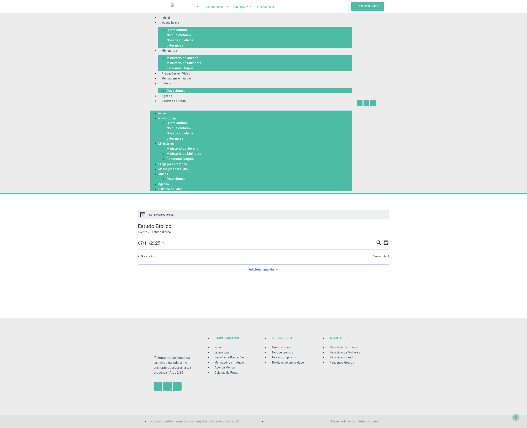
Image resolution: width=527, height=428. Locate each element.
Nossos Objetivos (180, 40)
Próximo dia (379, 256)
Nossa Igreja (170, 22)
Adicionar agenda (261, 269)
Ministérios (169, 50)
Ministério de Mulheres (184, 63)
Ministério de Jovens (182, 58)
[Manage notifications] (516, 417)
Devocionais (176, 91)
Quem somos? (178, 30)
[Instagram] (360, 103)
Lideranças (175, 45)
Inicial (166, 17)
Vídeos (166, 83)
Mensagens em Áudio (176, 78)
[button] (251, 105)
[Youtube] (373, 103)
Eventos (143, 232)
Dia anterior (147, 256)
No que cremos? (179, 35)
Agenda (167, 96)
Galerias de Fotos (174, 101)
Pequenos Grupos (180, 68)
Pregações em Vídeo (176, 73)
